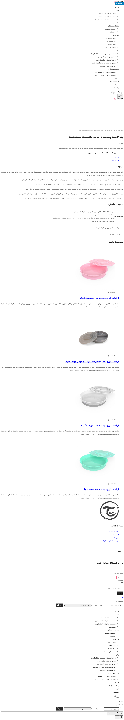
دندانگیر (112, 636)
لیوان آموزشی (111, 645)
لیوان (117, 654)
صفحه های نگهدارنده (109, 651)
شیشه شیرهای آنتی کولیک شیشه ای (104, 19)
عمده (86, 152)
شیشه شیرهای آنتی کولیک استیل (105, 16)
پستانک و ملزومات (110, 633)
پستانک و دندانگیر (113, 25)
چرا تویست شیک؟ (114, 531)
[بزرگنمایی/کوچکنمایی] (109, 713)
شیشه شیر (116, 10)
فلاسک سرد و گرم (113, 673)
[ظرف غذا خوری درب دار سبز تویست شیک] (93, 480)
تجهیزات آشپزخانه (113, 685)
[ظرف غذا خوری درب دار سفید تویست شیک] (93, 416)
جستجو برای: (119, 601)
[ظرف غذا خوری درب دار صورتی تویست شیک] (93, 289)
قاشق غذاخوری (110, 642)
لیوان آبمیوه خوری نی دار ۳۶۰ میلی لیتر (103, 667)
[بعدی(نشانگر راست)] (117, 717)
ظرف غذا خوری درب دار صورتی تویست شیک (99, 298)
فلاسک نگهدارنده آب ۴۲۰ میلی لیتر (105, 676)
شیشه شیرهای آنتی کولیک (107, 13)
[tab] (60, 157)
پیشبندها (116, 691)
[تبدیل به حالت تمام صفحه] (113, 713)
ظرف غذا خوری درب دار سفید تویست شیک (100, 425)
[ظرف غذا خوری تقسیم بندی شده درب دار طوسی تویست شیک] (71, 352)
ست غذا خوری (116, 130)
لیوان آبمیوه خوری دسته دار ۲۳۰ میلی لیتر (103, 657)
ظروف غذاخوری (108, 130)
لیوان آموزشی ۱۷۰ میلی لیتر (107, 670)
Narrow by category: (97, 605)
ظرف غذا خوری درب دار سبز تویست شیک (101, 489)
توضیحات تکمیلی (114, 160)
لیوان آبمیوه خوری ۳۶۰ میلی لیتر (105, 664)
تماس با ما (116, 534)
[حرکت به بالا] (122, 598)
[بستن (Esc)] (121, 713)
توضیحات (116, 157)
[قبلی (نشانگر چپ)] (121, 717)
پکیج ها (117, 688)
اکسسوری (116, 682)
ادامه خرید (120, 593)
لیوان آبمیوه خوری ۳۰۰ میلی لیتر (106, 660)
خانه (122, 130)
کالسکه (117, 7)
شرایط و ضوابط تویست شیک (111, 540)
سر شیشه (112, 22)
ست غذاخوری (115, 639)
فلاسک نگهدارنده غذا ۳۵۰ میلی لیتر (104, 679)
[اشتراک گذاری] (117, 713)
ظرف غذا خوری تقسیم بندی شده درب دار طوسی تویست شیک (92, 361)
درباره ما (116, 537)
